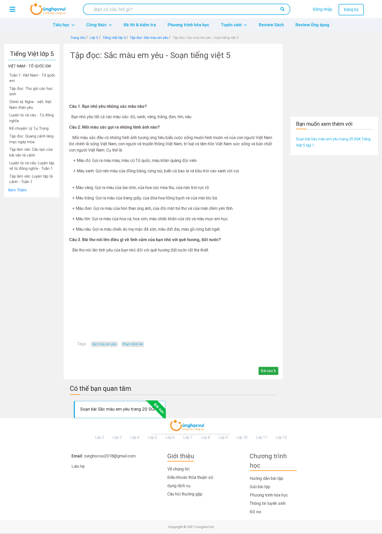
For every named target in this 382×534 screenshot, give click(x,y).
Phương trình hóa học (188, 24)
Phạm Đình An (133, 344)
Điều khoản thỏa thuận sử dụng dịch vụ (190, 481)
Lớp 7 (187, 437)
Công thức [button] (97, 24)
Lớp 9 (223, 437)
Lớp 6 (170, 437)
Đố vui (255, 511)
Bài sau (267, 371)
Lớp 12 (281, 437)
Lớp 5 (152, 437)
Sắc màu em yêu (104, 344)
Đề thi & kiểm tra (140, 24)
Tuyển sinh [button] (232, 24)
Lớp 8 (205, 437)
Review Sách (271, 24)
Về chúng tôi (178, 469)
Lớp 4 (134, 437)
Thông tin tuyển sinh (268, 503)
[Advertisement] (32, 275)
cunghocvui (49, 11)
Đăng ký (351, 9)
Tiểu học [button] (61, 24)
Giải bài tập (260, 486)
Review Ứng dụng (312, 24)
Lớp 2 (99, 437)
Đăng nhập (322, 9)
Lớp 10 (241, 437)
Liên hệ (77, 466)
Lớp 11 (261, 437)
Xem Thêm (17, 190)
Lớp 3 (117, 437)
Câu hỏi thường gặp (184, 494)
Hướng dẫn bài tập (266, 478)
